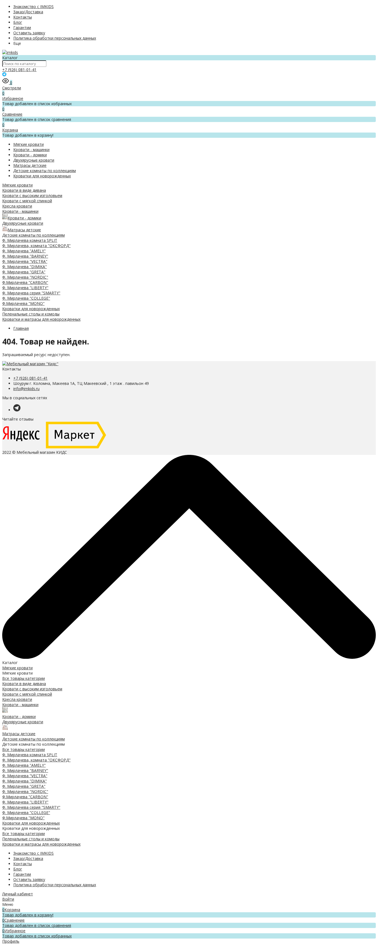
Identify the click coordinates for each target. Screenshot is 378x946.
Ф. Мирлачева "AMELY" (24, 250)
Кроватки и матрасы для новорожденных (41, 319)
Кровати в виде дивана (24, 190)
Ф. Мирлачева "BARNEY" (25, 256)
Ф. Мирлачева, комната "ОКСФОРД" (36, 245)
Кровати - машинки (31, 149)
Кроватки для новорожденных (42, 175)
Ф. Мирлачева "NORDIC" (25, 277)
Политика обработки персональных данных (54, 38)
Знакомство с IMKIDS (33, 6)
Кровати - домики (30, 154)
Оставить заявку (29, 32)
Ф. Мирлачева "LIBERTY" (25, 287)
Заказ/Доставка (28, 11)
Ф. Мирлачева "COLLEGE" (26, 298)
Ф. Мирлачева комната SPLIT (29, 240)
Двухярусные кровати (33, 160)
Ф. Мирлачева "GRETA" (23, 271)
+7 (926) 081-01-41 (19, 69)
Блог (17, 22)
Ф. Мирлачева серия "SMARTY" (31, 293)
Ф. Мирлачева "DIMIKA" (24, 266)
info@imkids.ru (26, 388)
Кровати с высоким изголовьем (32, 195)
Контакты (22, 17)
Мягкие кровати (28, 144)
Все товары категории (23, 678)
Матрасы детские (29, 165)
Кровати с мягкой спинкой (27, 200)
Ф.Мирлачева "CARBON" (25, 282)
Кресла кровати (17, 206)
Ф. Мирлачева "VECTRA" (24, 261)
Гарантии (22, 27)
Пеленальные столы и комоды (30, 314)
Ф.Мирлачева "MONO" (23, 303)
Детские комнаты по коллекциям (44, 170)
